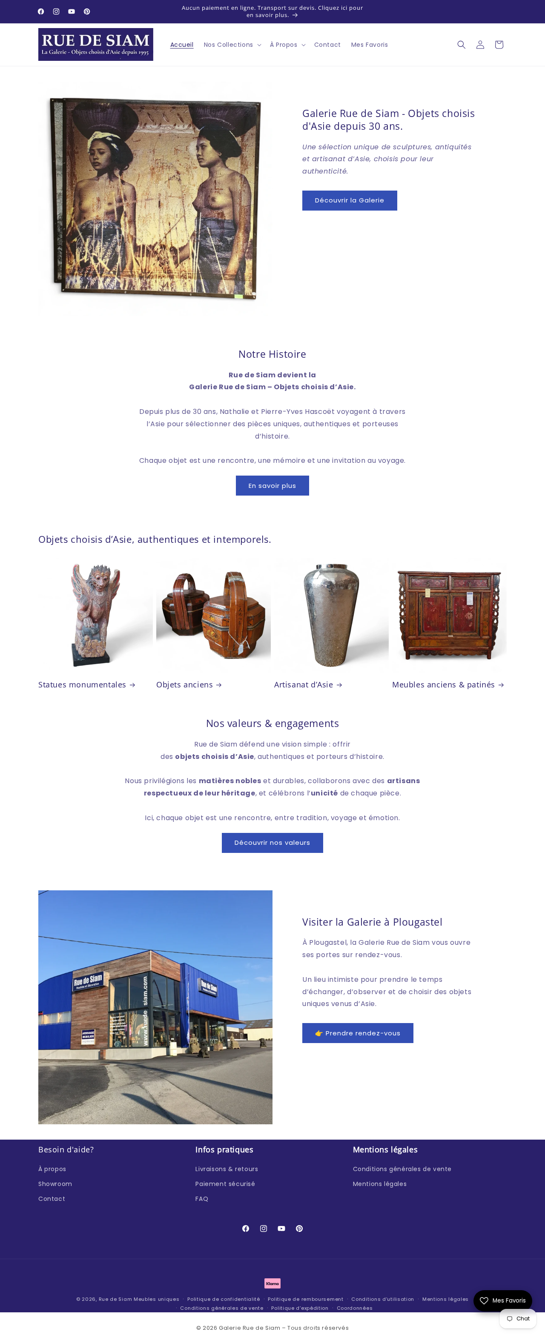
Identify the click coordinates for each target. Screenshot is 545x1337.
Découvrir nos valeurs (272, 842)
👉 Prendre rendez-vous (358, 1033)
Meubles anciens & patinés (443, 685)
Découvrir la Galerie (349, 200)
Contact (51, 1199)
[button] (232, 45)
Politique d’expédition (299, 1307)
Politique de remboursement (305, 1299)
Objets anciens (184, 685)
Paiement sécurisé (225, 1184)
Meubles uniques (157, 1299)
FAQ (201, 1199)
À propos (52, 1169)
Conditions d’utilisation (382, 1299)
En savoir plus (272, 485)
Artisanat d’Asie (303, 685)
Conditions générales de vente (402, 1169)
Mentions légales (380, 1184)
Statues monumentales (82, 685)
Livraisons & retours (226, 1169)
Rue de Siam (115, 1299)
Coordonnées (355, 1307)
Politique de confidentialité (223, 1299)
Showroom (55, 1184)
